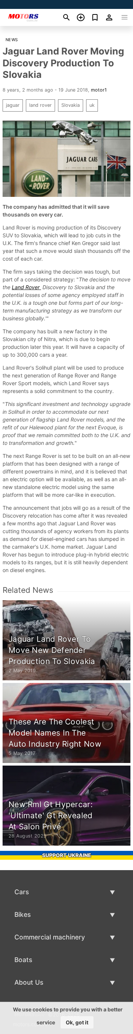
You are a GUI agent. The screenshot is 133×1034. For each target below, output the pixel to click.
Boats (23, 960)
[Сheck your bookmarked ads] (95, 17)
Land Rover (26, 287)
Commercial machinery (49, 937)
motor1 (99, 90)
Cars (21, 892)
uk (92, 105)
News (12, 39)
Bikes (22, 914)
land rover (40, 105)
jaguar (13, 105)
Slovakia (70, 105)
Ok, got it (77, 1022)
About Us (28, 982)
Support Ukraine (66, 855)
